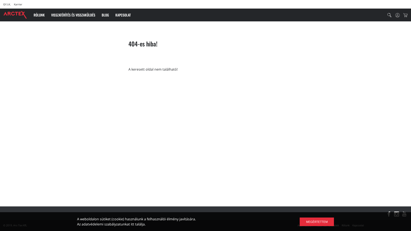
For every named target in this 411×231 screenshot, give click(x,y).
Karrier (18, 4)
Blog (105, 15)
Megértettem (317, 222)
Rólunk (39, 15)
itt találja (138, 224)
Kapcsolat (123, 15)
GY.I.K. (7, 4)
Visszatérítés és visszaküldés (73, 15)
